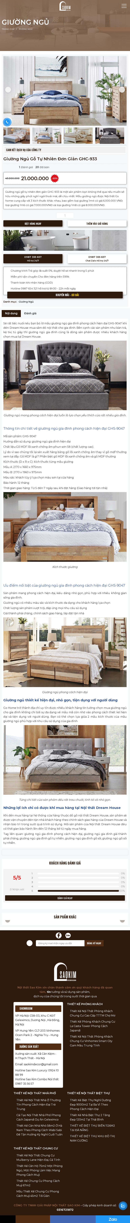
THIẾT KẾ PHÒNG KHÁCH (85, 1004)
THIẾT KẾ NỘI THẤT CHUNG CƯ (36, 1148)
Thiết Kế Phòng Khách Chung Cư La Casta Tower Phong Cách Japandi (92, 1026)
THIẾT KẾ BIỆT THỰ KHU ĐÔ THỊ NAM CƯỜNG (92, 1138)
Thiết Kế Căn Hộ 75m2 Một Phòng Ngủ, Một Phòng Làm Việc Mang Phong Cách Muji (39, 1170)
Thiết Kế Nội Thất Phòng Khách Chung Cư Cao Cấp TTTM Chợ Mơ (92, 1013)
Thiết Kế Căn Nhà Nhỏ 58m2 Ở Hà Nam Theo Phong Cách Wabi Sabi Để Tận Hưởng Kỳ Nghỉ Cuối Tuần (39, 1130)
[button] (8, 90)
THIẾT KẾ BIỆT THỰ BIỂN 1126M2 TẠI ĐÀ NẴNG (92, 1128)
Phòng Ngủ (25, 29)
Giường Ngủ (25, 22)
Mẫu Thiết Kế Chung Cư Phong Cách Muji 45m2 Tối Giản (37, 1194)
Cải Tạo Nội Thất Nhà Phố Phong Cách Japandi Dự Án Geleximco (38, 1117)
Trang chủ (8, 29)
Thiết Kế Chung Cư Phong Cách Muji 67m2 (38, 1183)
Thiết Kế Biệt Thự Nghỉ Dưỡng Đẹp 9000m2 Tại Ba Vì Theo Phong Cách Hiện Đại (90, 1105)
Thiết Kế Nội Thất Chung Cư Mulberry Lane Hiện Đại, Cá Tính (38, 1157)
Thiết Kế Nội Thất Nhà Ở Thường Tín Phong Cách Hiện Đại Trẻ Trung (38, 1105)
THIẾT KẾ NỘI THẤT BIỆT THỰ (88, 1093)
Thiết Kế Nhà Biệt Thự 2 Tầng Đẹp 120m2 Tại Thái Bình (90, 1117)
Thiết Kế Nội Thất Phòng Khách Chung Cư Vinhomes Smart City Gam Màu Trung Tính (91, 1041)
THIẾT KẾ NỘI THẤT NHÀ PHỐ (35, 1093)
